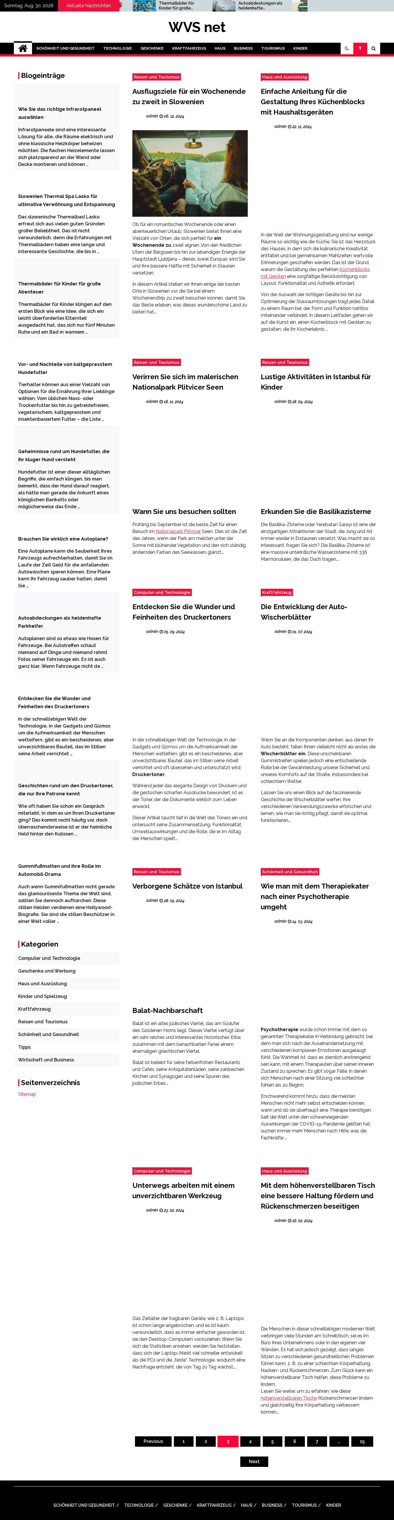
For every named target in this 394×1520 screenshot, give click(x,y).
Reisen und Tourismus (156, 76)
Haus (220, 48)
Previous (153, 1441)
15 (362, 1441)
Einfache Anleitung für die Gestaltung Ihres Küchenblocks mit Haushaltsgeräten (313, 101)
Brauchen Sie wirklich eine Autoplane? (63, 539)
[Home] (23, 48)
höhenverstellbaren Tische (289, 1398)
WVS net (197, 27)
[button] (347, 48)
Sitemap (27, 1094)
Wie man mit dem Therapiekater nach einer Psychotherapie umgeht (315, 896)
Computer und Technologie (162, 592)
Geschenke (152, 48)
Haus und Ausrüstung (284, 76)
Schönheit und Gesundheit (65, 48)
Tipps (24, 1047)
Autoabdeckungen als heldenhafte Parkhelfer (231, 6)
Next (254, 1461)
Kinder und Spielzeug (42, 996)
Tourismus (273, 48)
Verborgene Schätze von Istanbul (187, 886)
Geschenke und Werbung (47, 971)
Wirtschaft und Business (46, 1060)
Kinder (300, 48)
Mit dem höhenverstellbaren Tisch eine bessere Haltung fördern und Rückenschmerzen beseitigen (318, 1195)
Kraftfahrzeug (189, 48)
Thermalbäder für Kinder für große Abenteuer (147, 6)
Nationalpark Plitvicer (178, 531)
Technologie (117, 48)
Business (243, 48)
